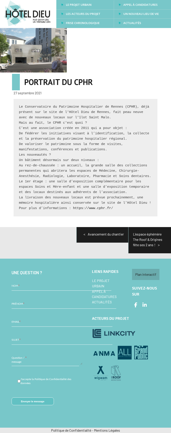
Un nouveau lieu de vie (141, 14)
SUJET (16, 339)
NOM (15, 285)
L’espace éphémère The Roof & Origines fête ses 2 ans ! (147, 239)
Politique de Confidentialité (71, 430)
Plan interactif (145, 274)
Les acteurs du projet (83, 14)
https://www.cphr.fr (92, 208)
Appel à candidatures (140, 5)
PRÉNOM (18, 303)
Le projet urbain (79, 5)
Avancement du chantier (106, 234)
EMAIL (16, 321)
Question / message (19, 359)
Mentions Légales (107, 430)
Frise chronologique (83, 23)
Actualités (132, 23)
